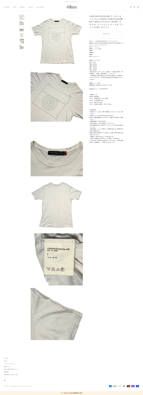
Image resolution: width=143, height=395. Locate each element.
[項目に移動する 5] (21, 41)
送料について (7, 366)
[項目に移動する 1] (21, 17)
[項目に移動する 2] (21, 23)
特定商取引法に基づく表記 (11, 374)
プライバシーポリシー (10, 363)
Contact (6, 358)
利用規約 (6, 372)
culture (30, 7)
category (22, 7)
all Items (6, 7)
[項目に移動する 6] (21, 47)
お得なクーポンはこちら (71, 1)
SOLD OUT (106, 33)
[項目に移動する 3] (21, 29)
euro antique (40, 7)
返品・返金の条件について (11, 369)
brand (14, 7)
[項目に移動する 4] (21, 35)
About (5, 361)
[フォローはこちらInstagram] (5, 380)
